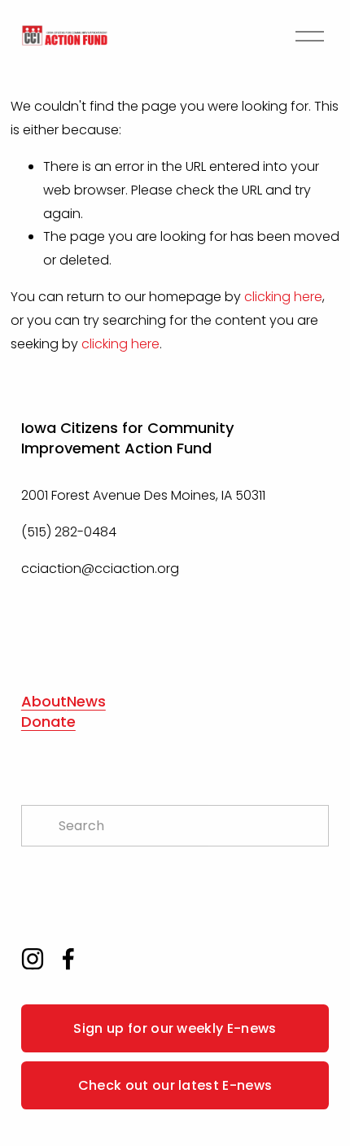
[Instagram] (32, 958)
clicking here (283, 296)
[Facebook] (68, 958)
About (44, 701)
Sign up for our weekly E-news (174, 1028)
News (86, 701)
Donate (48, 721)
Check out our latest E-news (175, 1085)
